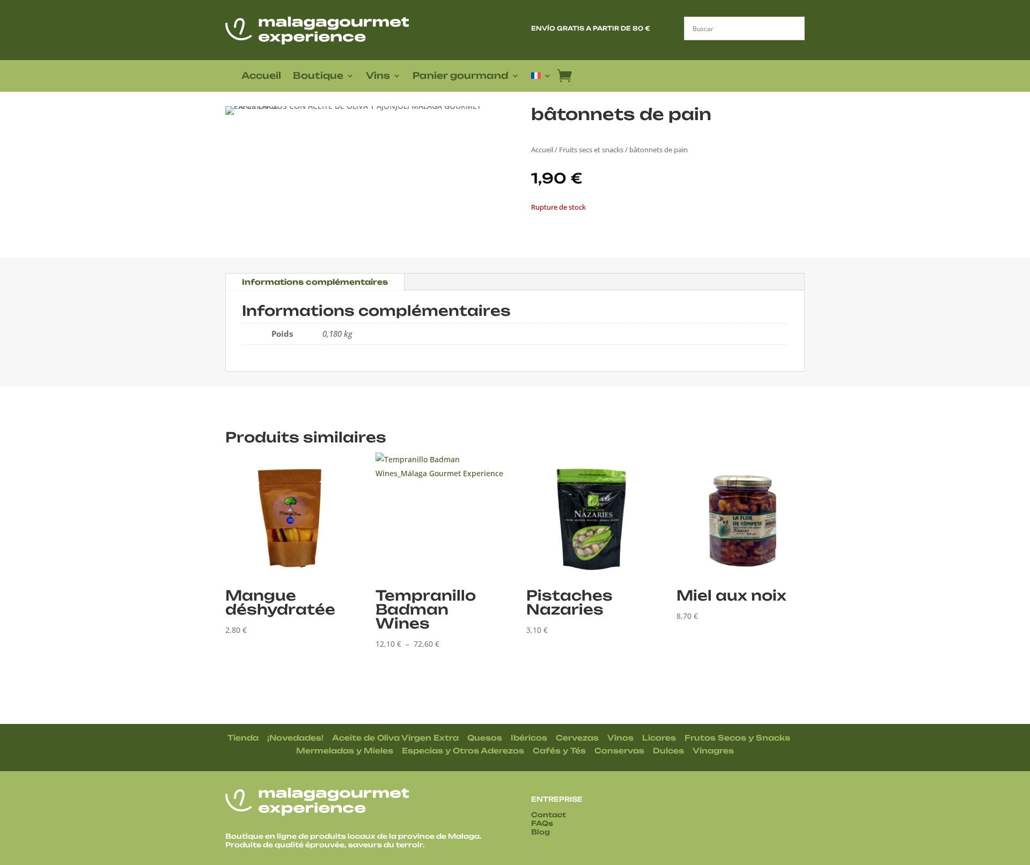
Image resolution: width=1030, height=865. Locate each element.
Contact (548, 814)
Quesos (484, 737)
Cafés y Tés (559, 750)
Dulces (668, 750)
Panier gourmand (461, 76)
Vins (378, 76)
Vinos (620, 737)
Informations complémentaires (315, 281)
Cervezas (577, 737)
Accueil (261, 76)
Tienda (243, 737)
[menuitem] (541, 78)
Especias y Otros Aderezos (463, 750)
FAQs (542, 823)
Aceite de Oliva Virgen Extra (395, 737)
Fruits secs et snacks (591, 149)
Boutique (318, 76)
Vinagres (713, 750)
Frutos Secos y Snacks (737, 737)
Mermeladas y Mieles (344, 750)
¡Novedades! (295, 737)
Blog (540, 831)
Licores (659, 737)
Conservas (619, 750)
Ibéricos (529, 737)
